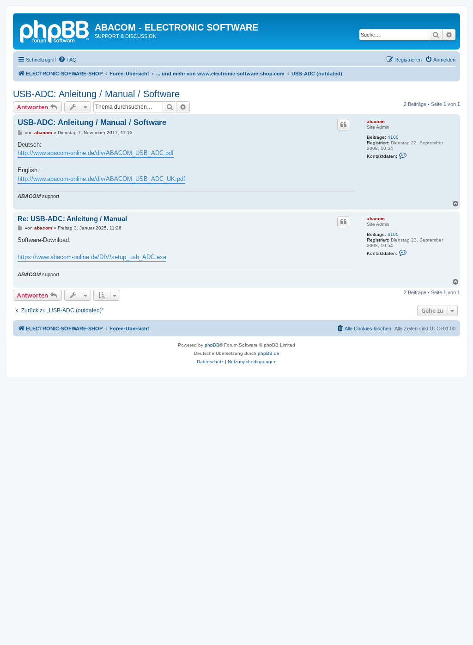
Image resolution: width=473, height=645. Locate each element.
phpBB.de (268, 353)
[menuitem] (67, 59)
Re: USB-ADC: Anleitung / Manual (72, 219)
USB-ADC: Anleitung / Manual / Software (96, 94)
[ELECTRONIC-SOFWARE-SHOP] (55, 30)
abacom (376, 121)
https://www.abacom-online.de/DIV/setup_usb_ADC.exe (92, 257)
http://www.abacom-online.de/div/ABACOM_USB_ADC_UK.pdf (101, 178)
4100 (393, 137)
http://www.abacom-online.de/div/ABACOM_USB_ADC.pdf (96, 152)
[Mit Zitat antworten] (343, 124)
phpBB (212, 344)
